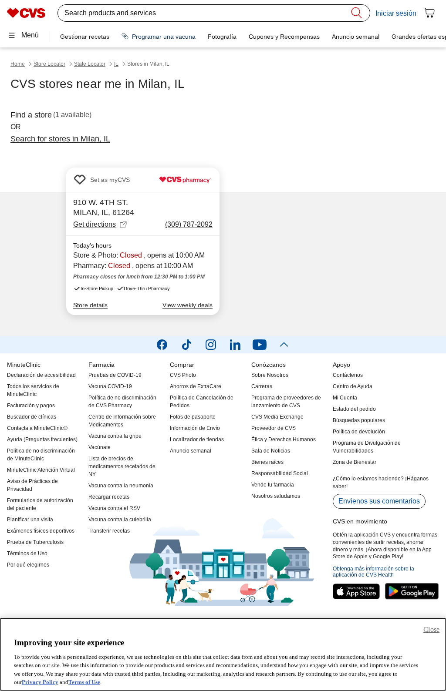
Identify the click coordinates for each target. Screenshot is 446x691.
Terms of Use (84, 682)
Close (431, 629)
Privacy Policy (40, 682)
